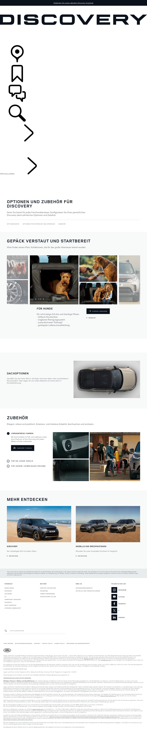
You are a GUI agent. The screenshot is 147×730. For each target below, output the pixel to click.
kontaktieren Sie (106, 660)
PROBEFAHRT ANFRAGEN (13, 599)
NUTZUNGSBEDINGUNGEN (23, 643)
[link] (73, 35)
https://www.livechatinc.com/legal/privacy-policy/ (18, 719)
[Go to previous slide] (11, 277)
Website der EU (88, 658)
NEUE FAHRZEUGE (10, 605)
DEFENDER (8, 591)
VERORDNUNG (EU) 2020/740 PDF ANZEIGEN (17, 678)
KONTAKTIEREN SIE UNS (48, 596)
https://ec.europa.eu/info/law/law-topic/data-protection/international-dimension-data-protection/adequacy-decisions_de (84, 716)
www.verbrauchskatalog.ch (108, 696)
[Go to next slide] (136, 277)
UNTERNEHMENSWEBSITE (84, 588)
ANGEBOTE (8, 602)
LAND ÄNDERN (8, 643)
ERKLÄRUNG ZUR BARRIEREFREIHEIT (78, 643)
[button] (73, 7)
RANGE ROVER (9, 588)
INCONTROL (44, 591)
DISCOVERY (8, 594)
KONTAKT (37, 643)
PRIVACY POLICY (47, 643)
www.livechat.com (38, 709)
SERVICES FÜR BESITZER (48, 588)
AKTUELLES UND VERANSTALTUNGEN (88, 591)
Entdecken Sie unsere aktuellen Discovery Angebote (73, 3)
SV (5, 596)
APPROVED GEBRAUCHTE (13, 608)
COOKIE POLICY (59, 643)
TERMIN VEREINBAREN (47, 594)
